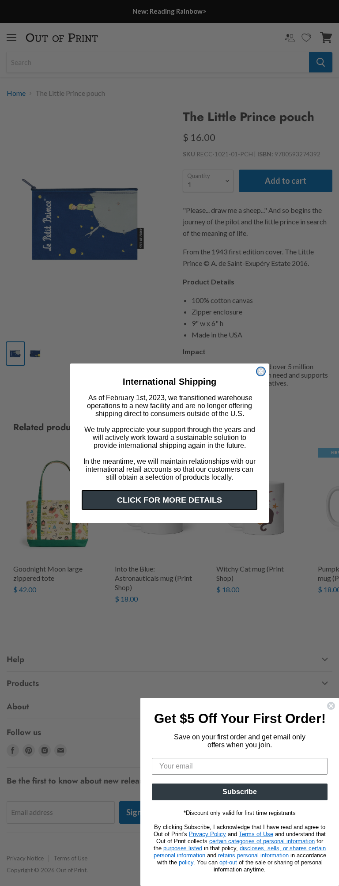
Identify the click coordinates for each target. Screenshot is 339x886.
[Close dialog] (260, 371)
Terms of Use (256, 834)
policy (186, 862)
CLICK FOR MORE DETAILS (169, 500)
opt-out (228, 862)
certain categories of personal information (262, 841)
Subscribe (239, 791)
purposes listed (182, 848)
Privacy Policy (207, 834)
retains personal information (253, 855)
